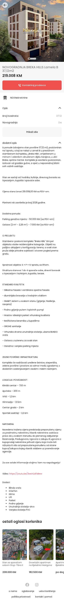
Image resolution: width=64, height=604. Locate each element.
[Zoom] (32, 31)
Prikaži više (32, 131)
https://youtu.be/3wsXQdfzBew (25, 473)
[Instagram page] (37, 585)
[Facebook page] (27, 585)
